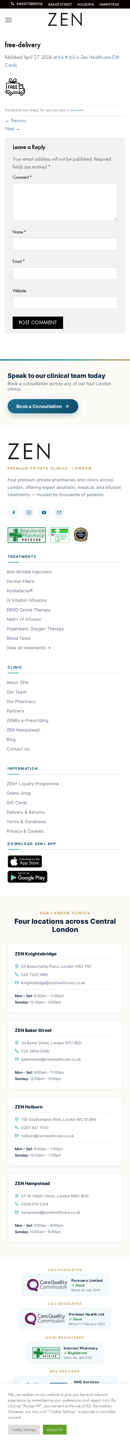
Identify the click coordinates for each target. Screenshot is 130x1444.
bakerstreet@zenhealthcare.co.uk (51, 1059)
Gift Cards (17, 802)
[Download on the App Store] (65, 861)
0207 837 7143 (35, 1127)
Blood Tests (19, 638)
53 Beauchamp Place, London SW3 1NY (56, 966)
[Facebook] (14, 512)
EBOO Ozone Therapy (29, 609)
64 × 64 (66, 57)
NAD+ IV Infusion (24, 619)
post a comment (71, 110)
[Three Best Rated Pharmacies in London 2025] (81, 535)
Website (19, 290)
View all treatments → (29, 647)
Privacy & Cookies (26, 831)
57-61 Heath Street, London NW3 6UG (55, 1196)
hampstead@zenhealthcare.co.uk (50, 1212)
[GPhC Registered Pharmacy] (27, 535)
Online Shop (19, 793)
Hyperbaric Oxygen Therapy (36, 628)
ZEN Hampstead (23, 729)
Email (19, 261)
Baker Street (60, 4)
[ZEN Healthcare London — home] (29, 451)
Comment (22, 177)
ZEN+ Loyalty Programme (33, 783)
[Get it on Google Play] (65, 877)
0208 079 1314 (34, 1204)
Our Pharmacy (22, 701)
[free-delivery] (15, 86)
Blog (11, 739)
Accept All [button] (55, 1429)
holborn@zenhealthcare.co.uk (47, 1135)
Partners (16, 710)
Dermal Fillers (21, 581)
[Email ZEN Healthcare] (59, 512)
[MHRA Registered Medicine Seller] (59, 535)
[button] (8, 20)
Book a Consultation (39, 406)
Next (12, 128)
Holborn (85, 4)
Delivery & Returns (26, 812)
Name (19, 232)
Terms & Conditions (27, 821)
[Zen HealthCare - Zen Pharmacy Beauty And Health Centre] (65, 19)
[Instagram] (29, 512)
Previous (15, 120)
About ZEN (18, 682)
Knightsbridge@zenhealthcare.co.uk (53, 982)
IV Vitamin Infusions (27, 600)
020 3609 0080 (35, 1051)
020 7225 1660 (34, 974)
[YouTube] (44, 512)
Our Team (17, 691)
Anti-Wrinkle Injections (30, 571)
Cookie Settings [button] (24, 1429)
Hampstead (109, 4)
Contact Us (19, 748)
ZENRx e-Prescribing (28, 720)
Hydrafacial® (20, 590)
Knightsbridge (30, 4)
